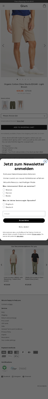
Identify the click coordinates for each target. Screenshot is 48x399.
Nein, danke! (24, 227)
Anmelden (24, 220)
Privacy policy (36, 234)
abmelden (20, 236)
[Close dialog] (45, 161)
